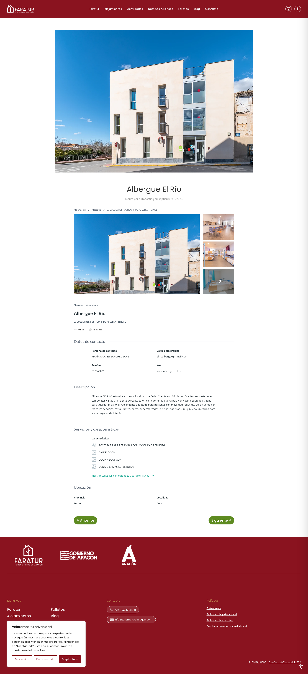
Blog (197, 9)
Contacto (211, 9)
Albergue (96, 209)
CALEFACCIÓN (107, 452)
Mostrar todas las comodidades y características (121, 475)
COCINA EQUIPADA (110, 459)
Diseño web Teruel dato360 (285, 662)
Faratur (13, 609)
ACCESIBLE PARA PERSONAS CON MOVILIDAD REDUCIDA (132, 445)
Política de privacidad (222, 614)
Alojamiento (80, 209)
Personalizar (22, 659)
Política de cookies (220, 620)
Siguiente (219, 520)
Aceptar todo (69, 659)
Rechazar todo (45, 659)
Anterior (87, 520)
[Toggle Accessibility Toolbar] (300, 666)
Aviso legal (214, 608)
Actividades (135, 9)
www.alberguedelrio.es (170, 371)
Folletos (183, 9)
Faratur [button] (94, 9)
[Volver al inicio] (20, 9)
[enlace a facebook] (297, 9)
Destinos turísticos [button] (160, 9)
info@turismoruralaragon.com (133, 619)
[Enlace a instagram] (288, 9)
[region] (46, 644)
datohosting (146, 199)
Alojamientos (113, 9)
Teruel (77, 503)
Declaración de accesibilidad (227, 626)
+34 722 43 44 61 (125, 610)
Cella (160, 503)
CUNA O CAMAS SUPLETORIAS (116, 466)
